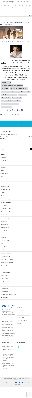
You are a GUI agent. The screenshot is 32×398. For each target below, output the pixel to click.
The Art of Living (4, 278)
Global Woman (4, 224)
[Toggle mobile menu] (29, 11)
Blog (2, 176)
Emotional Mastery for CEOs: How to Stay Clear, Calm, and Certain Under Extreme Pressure (8, 357)
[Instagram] (13, 110)
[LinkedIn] (22, 110)
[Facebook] (8, 110)
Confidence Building (5, 199)
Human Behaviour (5, 227)
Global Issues (4, 221)
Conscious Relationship (6, 202)
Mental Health (4, 246)
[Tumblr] (24, 110)
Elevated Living (4, 215)
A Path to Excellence (5, 160)
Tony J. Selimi (4, 114)
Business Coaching (5, 186)
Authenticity (3, 167)
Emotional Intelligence (6, 218)
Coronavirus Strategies (6, 208)
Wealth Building (4, 297)
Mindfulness (3, 250)
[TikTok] (15, 110)
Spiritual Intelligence (5, 272)
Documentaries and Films (6, 211)
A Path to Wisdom (5, 164)
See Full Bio (20, 79)
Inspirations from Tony (6, 230)
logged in (8, 134)
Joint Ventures (4, 234)
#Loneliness (3, 157)
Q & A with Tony (4, 265)
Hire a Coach (21, 310)
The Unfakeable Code (5, 281)
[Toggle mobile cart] (25, 11)
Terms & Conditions (22, 320)
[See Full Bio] (24, 79)
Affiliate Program (6, 312)
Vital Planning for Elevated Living (8, 294)
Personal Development (6, 256)
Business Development (6, 189)
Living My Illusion (5, 240)
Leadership (3, 237)
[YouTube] (20, 110)
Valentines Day (4, 291)
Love (2, 243)
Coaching (3, 192)
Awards (2, 170)
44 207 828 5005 (9, 321)
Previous (30, 15)
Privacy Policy (21, 317)
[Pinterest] (17, 110)
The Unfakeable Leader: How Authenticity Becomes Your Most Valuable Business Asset (8, 349)
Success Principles (5, 275)
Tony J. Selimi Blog (5, 288)
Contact (20, 307)
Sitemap (20, 323)
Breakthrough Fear (5, 183)
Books (2, 179)
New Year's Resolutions (6, 253)
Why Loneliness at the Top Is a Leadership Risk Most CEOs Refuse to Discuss (8, 366)
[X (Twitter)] (10, 110)
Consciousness (4, 205)
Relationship (3, 269)
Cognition (3, 195)
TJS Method (3, 285)
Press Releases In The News (7, 259)
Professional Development (7, 262)
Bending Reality (4, 173)
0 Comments (19, 114)
